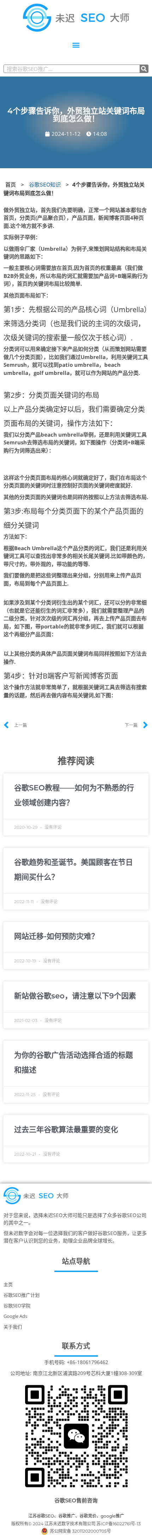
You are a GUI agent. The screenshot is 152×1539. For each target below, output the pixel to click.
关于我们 (13, 1327)
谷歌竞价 (88, 1516)
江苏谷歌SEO (41, 1516)
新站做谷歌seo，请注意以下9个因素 (75, 995)
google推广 (112, 1516)
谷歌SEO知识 (45, 184)
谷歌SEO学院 (17, 1305)
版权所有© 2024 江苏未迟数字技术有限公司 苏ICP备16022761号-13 (76, 1523)
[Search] (144, 69)
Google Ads (15, 1316)
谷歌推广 (66, 1516)
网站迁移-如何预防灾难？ (56, 936)
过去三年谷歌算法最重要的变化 (66, 1129)
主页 (8, 1284)
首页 (10, 184)
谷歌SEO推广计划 (22, 1295)
